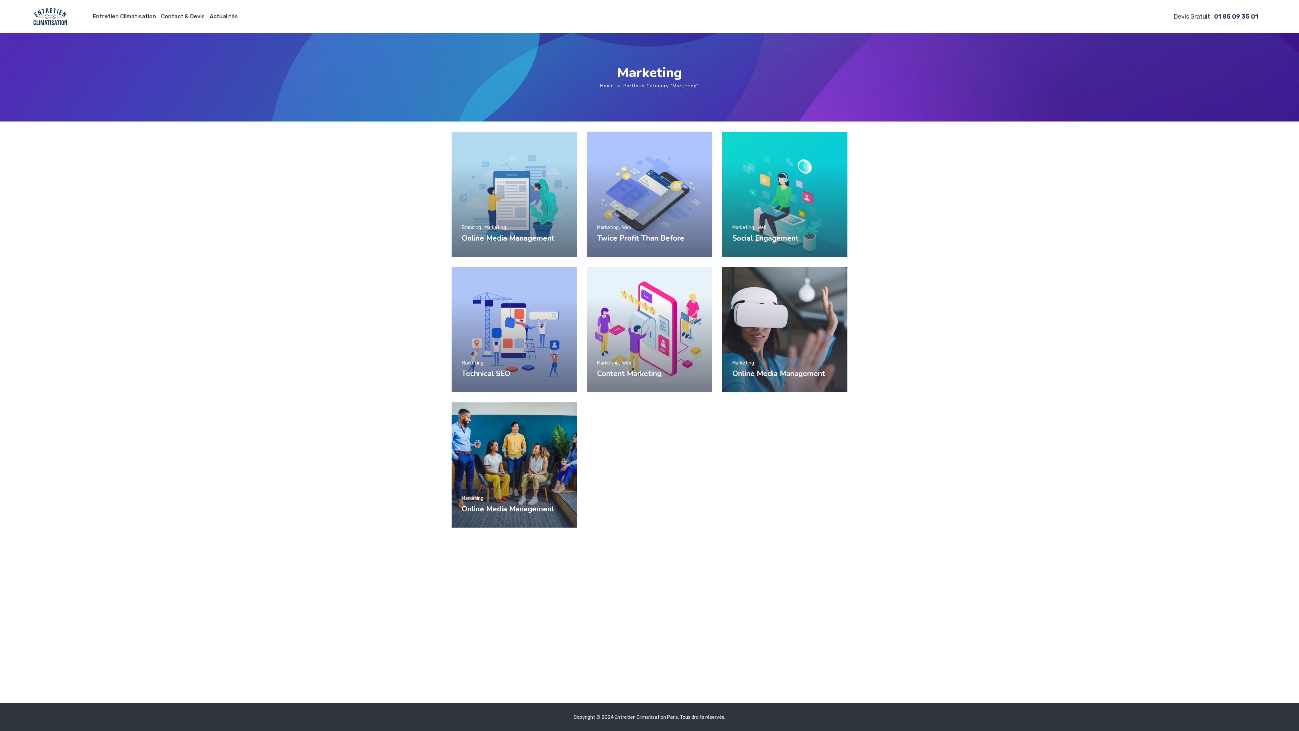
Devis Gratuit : (1215, 16)
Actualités (224, 16)
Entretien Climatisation (124, 16)
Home (607, 86)
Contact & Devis (183, 16)
